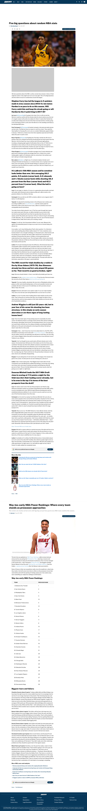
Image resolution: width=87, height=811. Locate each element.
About (12, 797)
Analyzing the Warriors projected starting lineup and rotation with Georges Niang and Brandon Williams (32, 768)
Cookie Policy (14, 802)
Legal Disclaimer (27, 802)
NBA (22, 1)
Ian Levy (13, 513)
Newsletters (26, 800)
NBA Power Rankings (33, 557)
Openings (39, 797)
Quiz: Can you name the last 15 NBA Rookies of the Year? (26, 775)
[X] (79, 1)
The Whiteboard (19, 787)
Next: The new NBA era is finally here (21, 426)
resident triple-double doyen (29, 277)
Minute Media (8, 807)
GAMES (51, 1)
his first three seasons (39, 332)
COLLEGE (39, 1)
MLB (18, 1)
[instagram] (81, 1)
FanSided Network (59, 797)
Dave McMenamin (30, 203)
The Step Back (14, 26)
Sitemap (13, 800)
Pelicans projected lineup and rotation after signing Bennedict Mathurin (30, 765)
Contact (25, 797)
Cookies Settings (58, 802)
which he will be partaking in (36, 279)
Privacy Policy (58, 800)
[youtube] (84, 1)
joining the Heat (35, 562)
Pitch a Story (40, 800)
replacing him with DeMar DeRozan (37, 564)
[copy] (19, 29)
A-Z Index (72, 797)
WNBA (34, 1)
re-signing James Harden (21, 566)
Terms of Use (73, 800)
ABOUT (55, 1)
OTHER (45, 1)
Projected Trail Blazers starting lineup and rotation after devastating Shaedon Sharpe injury (31, 772)
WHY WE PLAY (29, 1)
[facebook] (76, 1)
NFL (14, 1)
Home (13, 493)
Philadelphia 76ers (32, 559)
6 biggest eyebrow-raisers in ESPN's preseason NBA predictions (28, 777)
